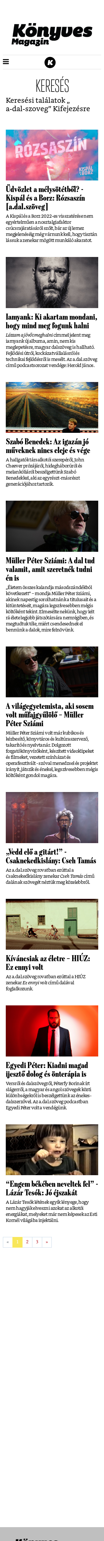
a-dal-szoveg (27, 109)
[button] (6, 62)
